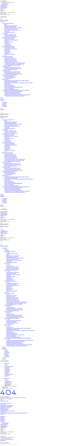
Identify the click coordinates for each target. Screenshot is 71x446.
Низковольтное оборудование (6, 406)
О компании (4, 102)
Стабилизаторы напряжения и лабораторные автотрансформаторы (13, 412)
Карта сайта (2, 440)
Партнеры (4, 104)
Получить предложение (4, 114)
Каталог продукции (4, 400)
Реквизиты (4, 105)
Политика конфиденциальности (6, 439)
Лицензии (4, 103)
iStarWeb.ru (7, 442)
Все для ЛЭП (3, 404)
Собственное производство (5, 403)
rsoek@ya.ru (2, 10)
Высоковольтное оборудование (6, 405)
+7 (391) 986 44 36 (5, 3)
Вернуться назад (3, 398)
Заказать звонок (3, 16)
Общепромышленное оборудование (7, 410)
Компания (2, 414)
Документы (4, 106)
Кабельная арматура (4, 408)
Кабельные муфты (4, 409)
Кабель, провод (3, 411)
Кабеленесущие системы (5, 407)
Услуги (1, 399)
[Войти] (0, 242)
